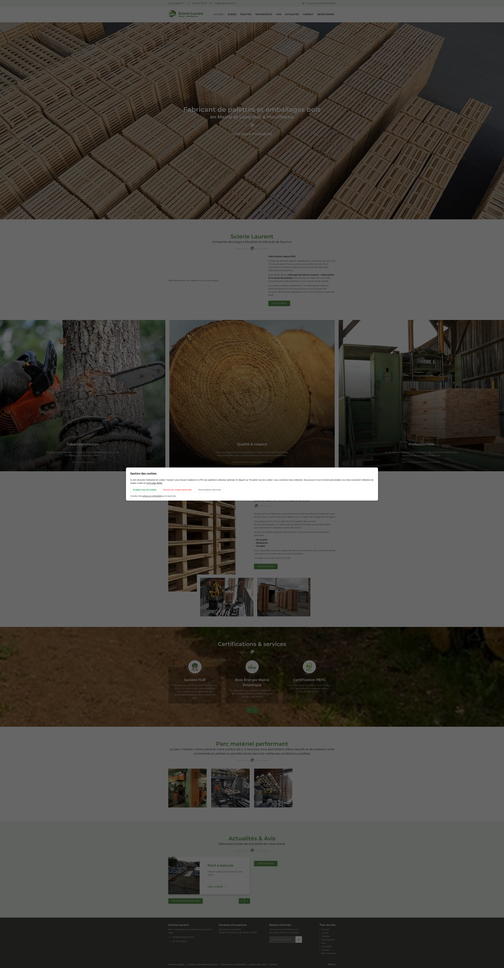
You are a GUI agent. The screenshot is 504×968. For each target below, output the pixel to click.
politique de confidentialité (151, 496)
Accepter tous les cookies (144, 489)
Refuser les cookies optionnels (177, 489)
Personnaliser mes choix (209, 489)
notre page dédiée (154, 483)
